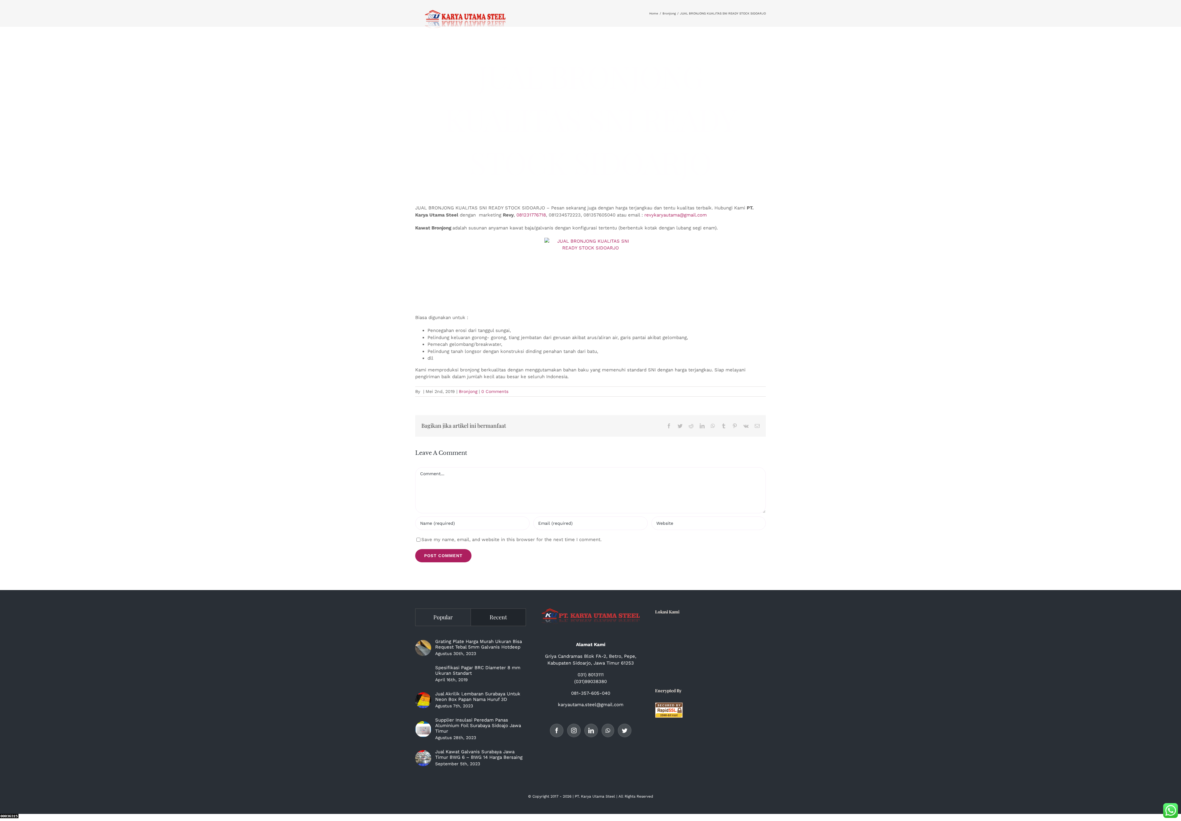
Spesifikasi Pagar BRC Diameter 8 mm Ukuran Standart (477, 670)
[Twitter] (624, 730)
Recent (498, 617)
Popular (443, 617)
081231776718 (531, 215)
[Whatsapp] (608, 730)
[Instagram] (574, 730)
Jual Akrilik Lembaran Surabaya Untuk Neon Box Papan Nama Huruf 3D (477, 696)
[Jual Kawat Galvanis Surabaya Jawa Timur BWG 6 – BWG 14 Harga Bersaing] (423, 758)
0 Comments (494, 391)
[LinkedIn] (591, 730)
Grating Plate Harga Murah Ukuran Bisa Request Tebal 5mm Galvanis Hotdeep (478, 644)
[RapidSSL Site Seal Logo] (669, 706)
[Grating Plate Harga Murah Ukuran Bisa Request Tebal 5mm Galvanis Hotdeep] (423, 648)
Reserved (645, 796)
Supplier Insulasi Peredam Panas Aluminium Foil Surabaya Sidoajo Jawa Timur (478, 725)
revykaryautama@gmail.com (675, 215)
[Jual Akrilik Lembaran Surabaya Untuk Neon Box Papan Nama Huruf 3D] (423, 700)
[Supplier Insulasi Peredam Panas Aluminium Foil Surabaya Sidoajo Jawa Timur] (423, 729)
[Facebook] (556, 730)
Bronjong (468, 391)
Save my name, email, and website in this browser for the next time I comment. (511, 539)
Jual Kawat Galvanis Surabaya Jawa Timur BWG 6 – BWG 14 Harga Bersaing (479, 754)
